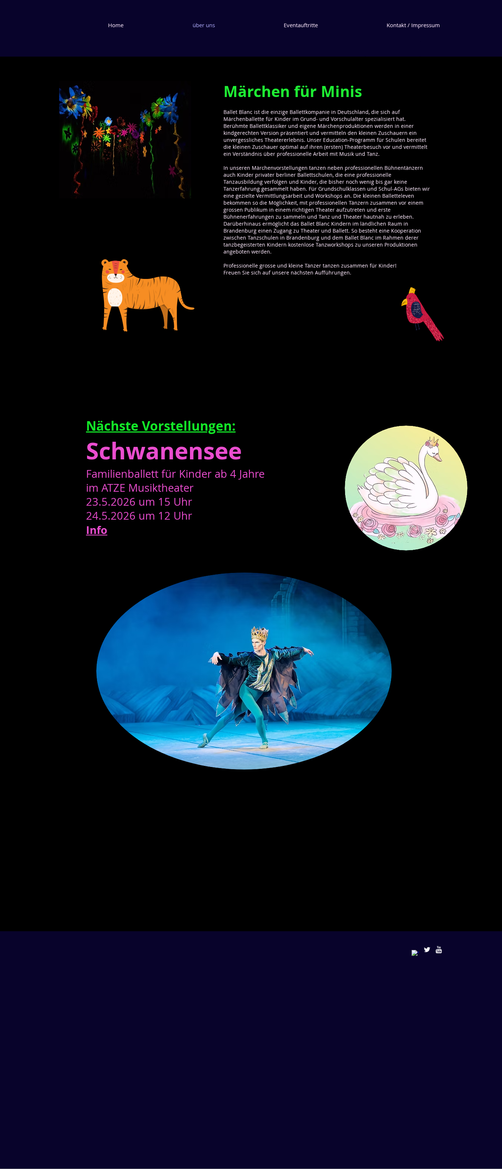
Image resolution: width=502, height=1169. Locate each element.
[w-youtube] (438, 949)
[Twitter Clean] (427, 949)
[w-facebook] (415, 953)
